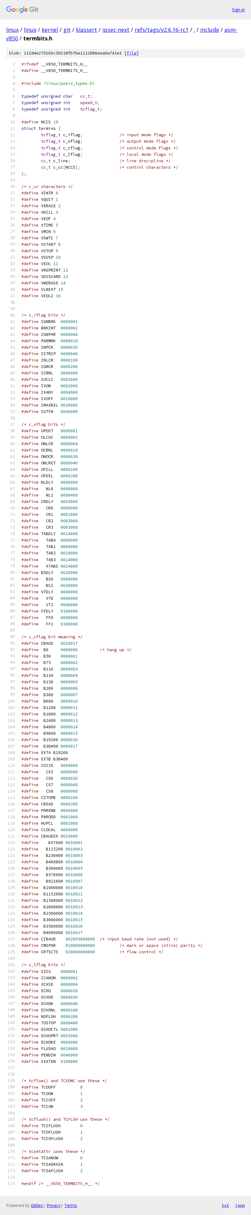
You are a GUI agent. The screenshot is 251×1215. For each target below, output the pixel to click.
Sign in (238, 10)
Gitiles (37, 1205)
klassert (86, 29)
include (209, 29)
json (240, 1205)
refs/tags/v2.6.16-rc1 (162, 29)
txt (225, 1205)
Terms (70, 1205)
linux (12, 29)
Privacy (54, 1205)
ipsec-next (115, 29)
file (132, 53)
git (67, 29)
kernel (50, 29)
